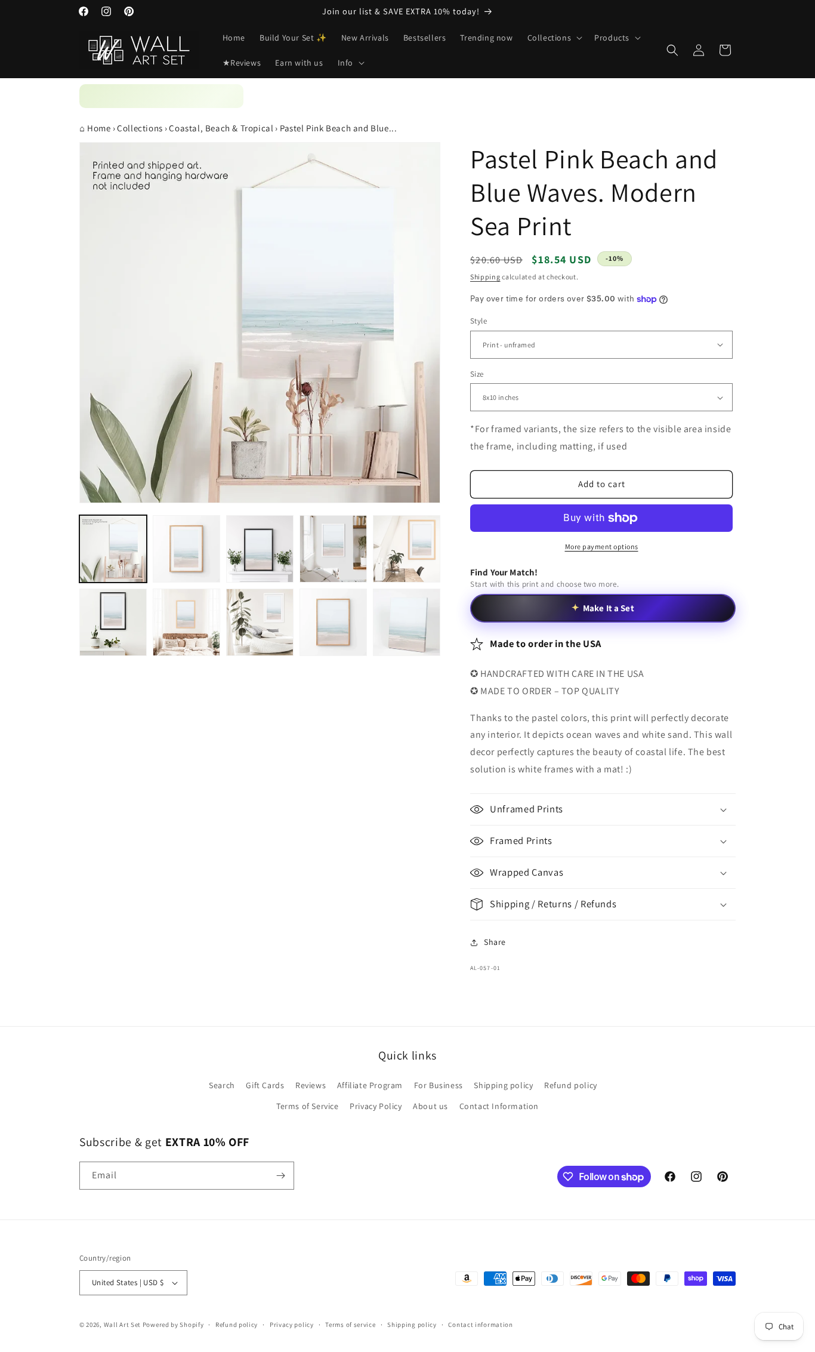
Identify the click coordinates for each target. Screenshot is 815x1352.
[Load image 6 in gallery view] (113, 622)
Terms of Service (307, 1106)
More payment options (601, 546)
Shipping (485, 276)
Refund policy (570, 1085)
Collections (140, 128)
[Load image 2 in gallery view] (186, 549)
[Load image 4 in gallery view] (333, 549)
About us (430, 1106)
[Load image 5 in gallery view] (406, 549)
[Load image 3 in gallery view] (260, 549)
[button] (554, 37)
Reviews (310, 1085)
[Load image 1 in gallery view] (113, 549)
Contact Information (499, 1106)
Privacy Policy (376, 1106)
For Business (438, 1085)
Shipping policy (503, 1085)
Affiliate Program (370, 1085)
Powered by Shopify (173, 1324)
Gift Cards (265, 1085)
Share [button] (495, 942)
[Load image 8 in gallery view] (260, 622)
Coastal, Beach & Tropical (221, 128)
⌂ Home (95, 128)
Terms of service (350, 1324)
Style (478, 321)
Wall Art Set (122, 1324)
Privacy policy (292, 1324)
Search (222, 1085)
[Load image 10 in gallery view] (406, 622)
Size (477, 374)
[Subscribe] (280, 1176)
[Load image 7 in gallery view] (186, 622)
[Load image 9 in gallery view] (333, 622)
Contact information (480, 1324)
